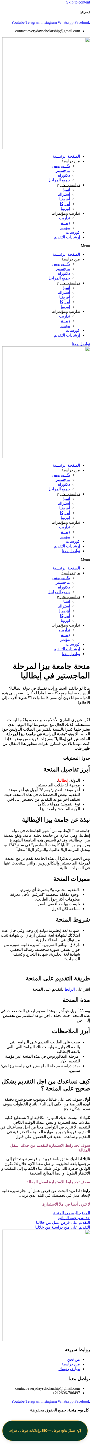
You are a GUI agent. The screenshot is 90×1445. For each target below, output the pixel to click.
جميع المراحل (59, 180)
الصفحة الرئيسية (66, 156)
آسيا (66, 189)
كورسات (73, 232)
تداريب (64, 218)
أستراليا (64, 194)
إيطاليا (63, 780)
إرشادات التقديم (67, 237)
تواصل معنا (71, 551)
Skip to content (78, 2)
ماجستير (63, 170)
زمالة (65, 223)
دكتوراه (64, 175)
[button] (45, 245)
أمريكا (65, 204)
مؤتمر (65, 227)
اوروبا (65, 208)
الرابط (69, 989)
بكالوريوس (61, 166)
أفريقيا (64, 199)
